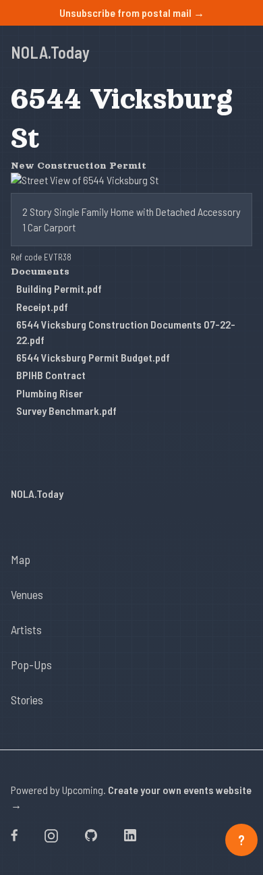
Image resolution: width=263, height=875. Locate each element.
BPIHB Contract (51, 374)
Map (20, 559)
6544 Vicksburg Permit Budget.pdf (93, 357)
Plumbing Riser (49, 393)
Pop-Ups (31, 664)
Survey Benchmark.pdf (66, 410)
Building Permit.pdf (59, 288)
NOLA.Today (50, 52)
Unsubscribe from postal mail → (131, 12)
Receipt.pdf (42, 306)
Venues (27, 594)
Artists (26, 629)
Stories (27, 699)
